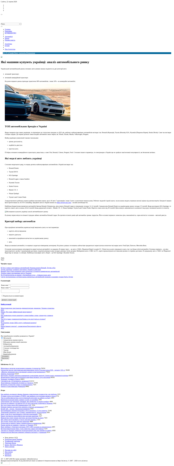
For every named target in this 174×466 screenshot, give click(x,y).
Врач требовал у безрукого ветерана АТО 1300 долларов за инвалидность (26, 427)
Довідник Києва (10, 443)
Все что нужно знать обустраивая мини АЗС (16, 405)
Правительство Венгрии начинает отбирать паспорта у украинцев (23, 432)
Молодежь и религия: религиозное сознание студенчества (21, 368)
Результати (5, 358)
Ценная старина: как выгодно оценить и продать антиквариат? (22, 407)
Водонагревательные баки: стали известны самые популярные (22, 429)
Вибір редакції (6, 304)
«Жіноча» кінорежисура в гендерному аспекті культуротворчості (23, 372)
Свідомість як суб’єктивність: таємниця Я (15, 381)
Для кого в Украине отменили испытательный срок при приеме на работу (26, 430)
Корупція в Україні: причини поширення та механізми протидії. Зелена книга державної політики (34, 375)
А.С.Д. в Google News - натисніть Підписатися (19, 53)
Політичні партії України (13, 439)
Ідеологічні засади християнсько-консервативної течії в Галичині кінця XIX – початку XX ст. (33, 370)
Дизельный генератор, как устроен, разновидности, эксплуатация (23, 412)
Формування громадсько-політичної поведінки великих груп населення (25, 377)
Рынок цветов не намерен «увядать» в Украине (17, 425)
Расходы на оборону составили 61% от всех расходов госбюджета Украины (27, 403)
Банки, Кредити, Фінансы (14, 445)
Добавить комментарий (9, 300)
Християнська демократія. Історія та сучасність (17, 383)
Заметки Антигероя (7, 374)
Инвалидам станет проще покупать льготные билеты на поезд (22, 418)
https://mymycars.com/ (64, 202)
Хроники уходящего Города (10, 379)
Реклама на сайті (10, 450)
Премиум (8, 454)
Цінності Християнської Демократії (13, 386)
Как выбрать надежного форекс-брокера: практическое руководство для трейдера (29, 394)
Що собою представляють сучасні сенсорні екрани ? (19, 420)
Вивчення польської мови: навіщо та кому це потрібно (19, 400)
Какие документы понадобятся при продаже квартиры (19, 416)
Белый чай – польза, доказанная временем (15, 409)
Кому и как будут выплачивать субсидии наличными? (19, 414)
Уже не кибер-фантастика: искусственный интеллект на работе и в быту (26, 398)
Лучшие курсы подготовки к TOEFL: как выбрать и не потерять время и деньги (28, 396)
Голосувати (5, 356)
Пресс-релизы (9, 446)
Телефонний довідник (12, 441)
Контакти (8, 455)
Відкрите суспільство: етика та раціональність (17, 384)
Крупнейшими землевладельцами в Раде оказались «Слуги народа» (24, 410)
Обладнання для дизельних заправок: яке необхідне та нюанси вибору (25, 401)
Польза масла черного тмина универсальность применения (21, 423)
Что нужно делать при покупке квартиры (15, 421)
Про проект (9, 452)
